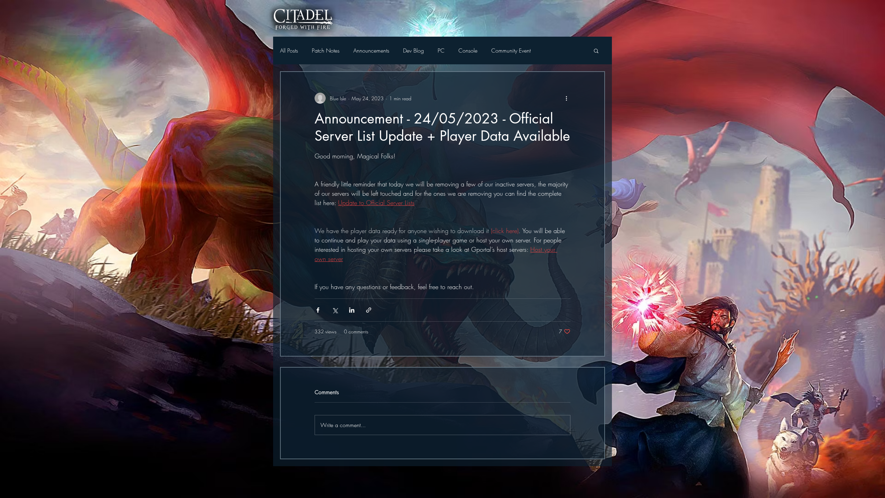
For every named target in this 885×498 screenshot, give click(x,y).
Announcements (371, 50)
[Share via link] (368, 310)
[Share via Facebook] (318, 310)
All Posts (289, 50)
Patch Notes (325, 50)
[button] (596, 50)
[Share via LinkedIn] (351, 310)
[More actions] (566, 98)
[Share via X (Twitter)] (335, 310)
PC (441, 50)
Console (467, 50)
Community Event (511, 50)
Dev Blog (413, 50)
